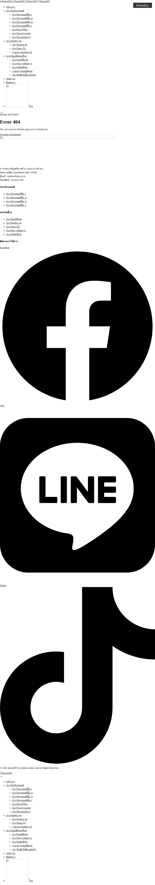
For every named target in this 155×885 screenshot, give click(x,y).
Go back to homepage (10, 134)
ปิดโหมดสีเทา (142, 5)
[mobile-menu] (1, 112)
